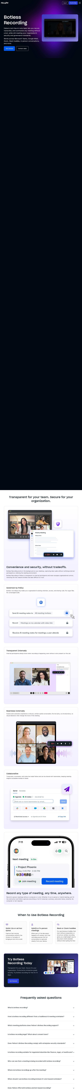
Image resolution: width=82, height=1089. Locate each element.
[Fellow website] (4, 3)
